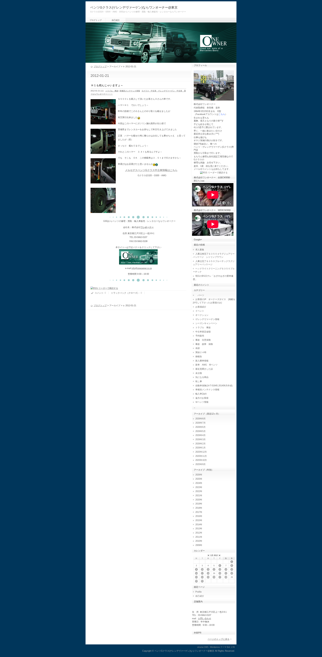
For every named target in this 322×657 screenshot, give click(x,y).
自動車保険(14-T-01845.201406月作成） (214, 385)
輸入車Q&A (201, 394)
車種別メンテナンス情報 (130, 91)
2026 (197, 474)
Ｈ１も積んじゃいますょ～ (107, 85)
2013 (197, 528)
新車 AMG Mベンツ (207, 364)
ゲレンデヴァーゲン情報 (207, 319)
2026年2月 (200, 443)
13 (220, 569)
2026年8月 (200, 418)
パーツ (199, 295)
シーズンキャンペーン (206, 323)
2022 (197, 491)
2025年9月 (200, 464)
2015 (197, 520)
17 (202, 573)
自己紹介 (116, 20)
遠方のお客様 (201, 398)
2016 (197, 516)
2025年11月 (201, 456)
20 (220, 573)
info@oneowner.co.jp (142, 268)
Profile (198, 592)
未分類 (198, 373)
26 (214, 577)
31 (202, 581)
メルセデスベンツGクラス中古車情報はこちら (151, 170)
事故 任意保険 (203, 340)
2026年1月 (200, 447)
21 (226, 573)
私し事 (198, 381)
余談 (197, 348)
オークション (201, 315)
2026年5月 (200, 431)
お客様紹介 (200, 307)
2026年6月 (200, 427)
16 (196, 573)
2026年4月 (200, 435)
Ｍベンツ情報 (201, 402)
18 (208, 573)
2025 (197, 479)
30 (196, 581)
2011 (197, 537)
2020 (197, 499)
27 (220, 577)
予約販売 (199, 335)
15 (232, 569)
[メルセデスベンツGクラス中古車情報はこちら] (138, 262)
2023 (197, 487)
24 (202, 577)
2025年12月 (201, 452)
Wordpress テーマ (218, 647)
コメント (99, 293)
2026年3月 (200, 439)
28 (226, 577)
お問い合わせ (204, 618)
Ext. (228, 647)
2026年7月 (200, 423)
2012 (197, 532)
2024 (197, 483)
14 (226, 569)
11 (208, 569)
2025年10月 (201, 460)
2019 (197, 503)
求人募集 (200, 249)
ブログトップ (96, 20)
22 (232, 573)
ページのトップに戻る (218, 639)
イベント (199, 311)
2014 (197, 524)
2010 (197, 541)
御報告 (198, 356)
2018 (197, 508)
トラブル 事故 (111, 91)
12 (214, 569)
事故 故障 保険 (204, 344)
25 (208, 577)
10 (202, 569)
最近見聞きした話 (204, 369)
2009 (197, 545)
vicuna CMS (202, 647)
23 (196, 577)
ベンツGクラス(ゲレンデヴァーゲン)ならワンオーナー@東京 (134, 7)
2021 (197, 495)
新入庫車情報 (201, 360)
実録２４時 (200, 352)
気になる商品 (201, 377)
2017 (197, 512)
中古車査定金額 (203, 331)
